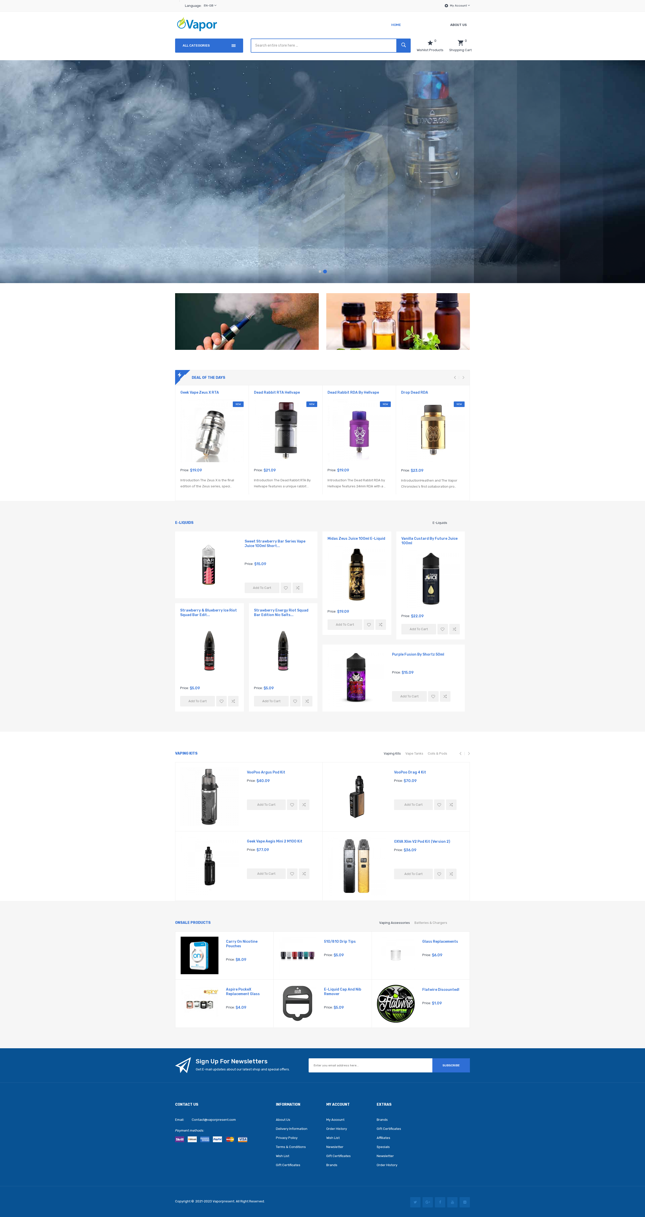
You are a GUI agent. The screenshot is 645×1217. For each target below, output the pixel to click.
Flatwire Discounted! (440, 990)
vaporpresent (223, 1201)
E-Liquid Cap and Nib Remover (342, 991)
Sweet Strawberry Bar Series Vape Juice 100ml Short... (275, 543)
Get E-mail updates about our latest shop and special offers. (243, 1069)
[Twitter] (415, 1202)
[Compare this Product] (298, 588)
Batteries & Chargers (430, 923)
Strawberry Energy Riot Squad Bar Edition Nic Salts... (281, 612)
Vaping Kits (392, 753)
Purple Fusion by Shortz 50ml (418, 654)
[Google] (428, 1202)
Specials (383, 1147)
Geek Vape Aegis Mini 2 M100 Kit (274, 841)
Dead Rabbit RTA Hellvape (277, 392)
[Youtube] (452, 1202)
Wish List (282, 1156)
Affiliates (383, 1138)
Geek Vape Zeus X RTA (199, 392)
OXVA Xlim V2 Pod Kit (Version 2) (422, 841)
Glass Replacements (440, 941)
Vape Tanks (414, 753)
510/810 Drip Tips (340, 941)
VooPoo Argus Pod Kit (266, 772)
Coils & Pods (437, 753)
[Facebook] (440, 1202)
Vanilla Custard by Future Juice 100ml (429, 540)
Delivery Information (291, 1129)
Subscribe (451, 1065)
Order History (336, 1129)
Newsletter (334, 1147)
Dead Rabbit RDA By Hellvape (353, 392)
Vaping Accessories (394, 923)
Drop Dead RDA (414, 392)
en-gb (209, 5)
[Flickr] (465, 1202)
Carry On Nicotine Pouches (241, 943)
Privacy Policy (287, 1138)
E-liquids (440, 523)
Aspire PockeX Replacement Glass (243, 991)
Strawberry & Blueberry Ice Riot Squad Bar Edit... (208, 612)
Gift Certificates (288, 1165)
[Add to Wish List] (286, 588)
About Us (283, 1120)
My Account (459, 5)
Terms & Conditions (291, 1147)
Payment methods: (189, 1130)
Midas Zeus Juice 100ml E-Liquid (356, 538)
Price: (184, 470)
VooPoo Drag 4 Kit (410, 772)
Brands (331, 1165)
